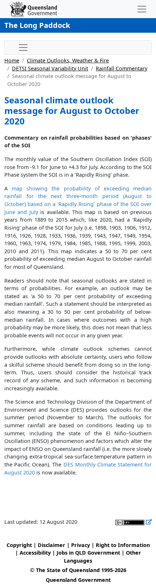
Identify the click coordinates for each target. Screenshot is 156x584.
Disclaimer (51, 545)
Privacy (80, 545)
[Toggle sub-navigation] (23, 47)
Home (11, 60)
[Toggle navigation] (142, 9)
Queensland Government (78, 579)
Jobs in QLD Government (89, 552)
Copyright (19, 545)
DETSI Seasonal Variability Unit (50, 68)
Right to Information (123, 545)
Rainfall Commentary (121, 68)
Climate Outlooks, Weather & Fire (68, 60)
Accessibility (35, 552)
